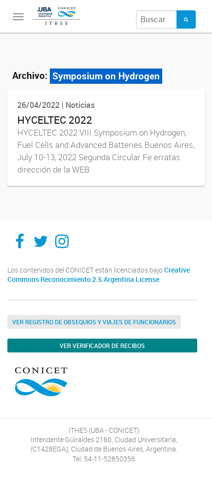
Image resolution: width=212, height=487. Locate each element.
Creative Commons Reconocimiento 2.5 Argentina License (98, 275)
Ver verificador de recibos (102, 345)
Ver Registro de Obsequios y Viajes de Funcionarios (94, 322)
